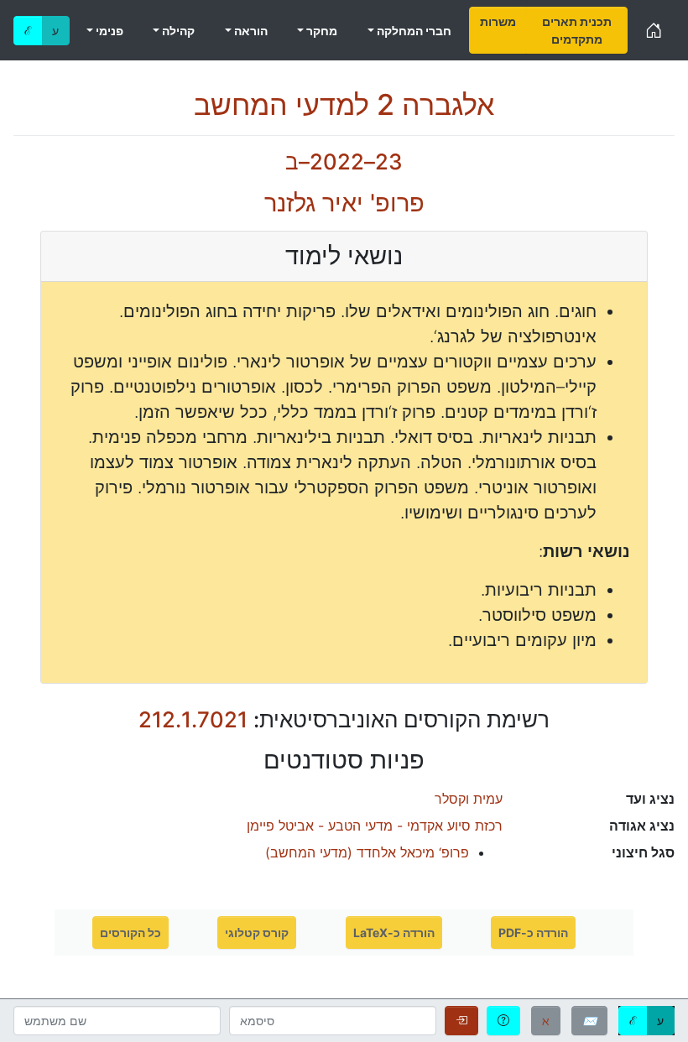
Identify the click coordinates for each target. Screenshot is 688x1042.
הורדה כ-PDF (533, 932)
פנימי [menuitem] (108, 30)
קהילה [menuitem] (177, 30)
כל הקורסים (130, 932)
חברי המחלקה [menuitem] (412, 30)
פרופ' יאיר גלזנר (344, 202)
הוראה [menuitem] (250, 30)
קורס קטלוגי (257, 932)
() (367, 852)
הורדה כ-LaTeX (394, 932)
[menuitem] (498, 30)
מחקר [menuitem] (320, 30)
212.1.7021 (193, 719)
